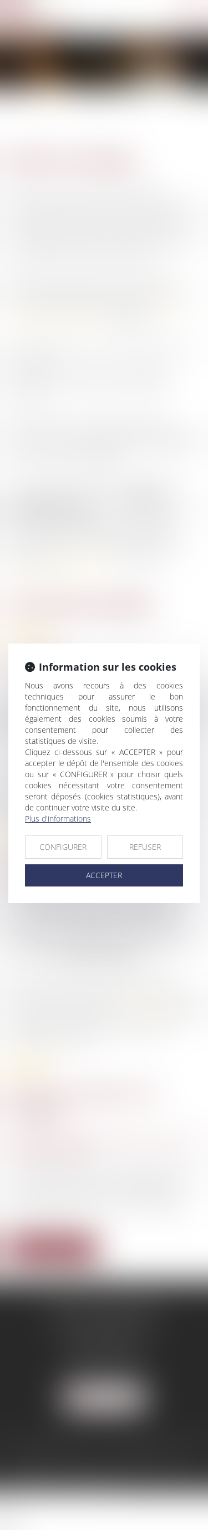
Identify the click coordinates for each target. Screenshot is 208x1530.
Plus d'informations (58, 818)
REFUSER (145, 847)
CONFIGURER (63, 847)
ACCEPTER (104, 875)
